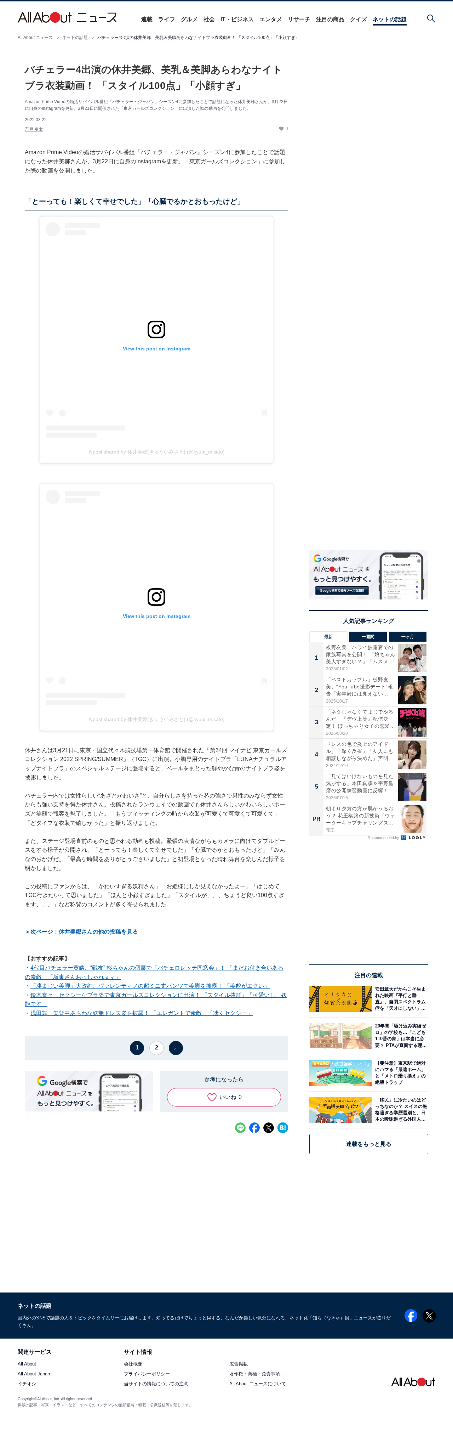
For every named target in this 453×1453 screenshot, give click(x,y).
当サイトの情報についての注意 (156, 1384)
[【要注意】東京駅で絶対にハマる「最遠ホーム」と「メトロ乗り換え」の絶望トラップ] (400, 1073)
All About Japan (34, 1374)
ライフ (166, 19)
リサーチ (299, 19)
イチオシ (27, 1384)
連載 (147, 19)
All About (27, 1364)
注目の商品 (330, 19)
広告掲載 (238, 1364)
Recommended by (384, 837)
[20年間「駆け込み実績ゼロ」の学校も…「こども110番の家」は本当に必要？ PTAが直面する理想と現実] (400, 1036)
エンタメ (270, 19)
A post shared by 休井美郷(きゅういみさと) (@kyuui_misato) (156, 452)
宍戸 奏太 (34, 129)
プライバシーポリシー (147, 1374)
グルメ (189, 19)
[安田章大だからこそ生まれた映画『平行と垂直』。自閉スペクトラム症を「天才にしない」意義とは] (400, 999)
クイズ (358, 19)
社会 (209, 19)
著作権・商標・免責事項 (254, 1374)
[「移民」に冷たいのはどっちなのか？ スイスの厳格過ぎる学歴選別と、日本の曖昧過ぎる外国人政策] (400, 1110)
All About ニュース (35, 37)
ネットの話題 (390, 19)
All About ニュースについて (257, 1384)
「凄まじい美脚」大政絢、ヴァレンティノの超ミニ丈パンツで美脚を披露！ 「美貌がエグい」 (150, 986)
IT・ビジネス (237, 19)
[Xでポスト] (268, 1127)
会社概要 (133, 1364)
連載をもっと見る (368, 1144)
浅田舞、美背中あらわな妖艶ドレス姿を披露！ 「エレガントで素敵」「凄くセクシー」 (141, 1013)
